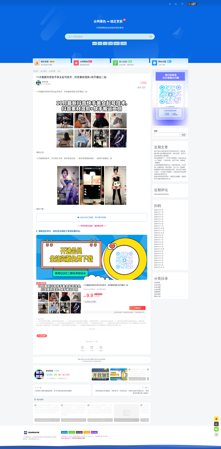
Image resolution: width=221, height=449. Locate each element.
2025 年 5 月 (158, 244)
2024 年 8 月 (158, 253)
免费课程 (157, 291)
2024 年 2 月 (158, 265)
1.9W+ (51, 375)
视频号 (116, 43)
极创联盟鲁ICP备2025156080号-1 (83, 436)
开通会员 (193, 4)
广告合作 (87, 432)
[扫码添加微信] (216, 429)
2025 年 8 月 (158, 237)
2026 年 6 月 (158, 214)
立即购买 (137, 308)
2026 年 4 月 (158, 219)
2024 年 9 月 (158, 251)
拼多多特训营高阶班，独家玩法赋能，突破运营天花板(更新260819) (170, 177)
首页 (36, 71)
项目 (94, 43)
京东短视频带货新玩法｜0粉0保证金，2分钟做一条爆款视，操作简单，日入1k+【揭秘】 (170, 166)
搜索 (155, 131)
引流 (105, 43)
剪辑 (110, 43)
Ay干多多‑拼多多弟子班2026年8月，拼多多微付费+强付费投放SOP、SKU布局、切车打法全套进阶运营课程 (170, 153)
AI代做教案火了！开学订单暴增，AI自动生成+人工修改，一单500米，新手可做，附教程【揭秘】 (170, 160)
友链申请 (64, 432)
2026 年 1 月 (158, 226)
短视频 (123, 43)
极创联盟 (45, 82)
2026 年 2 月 (158, 223)
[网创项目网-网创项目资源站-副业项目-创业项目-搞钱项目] (31, 432)
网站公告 (157, 296)
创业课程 (43, 71)
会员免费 (52, 71)
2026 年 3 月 (158, 221)
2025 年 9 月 (158, 235)
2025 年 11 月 (159, 230)
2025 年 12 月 (159, 228)
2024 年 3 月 (158, 262)
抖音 (100, 43)
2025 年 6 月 (158, 242)
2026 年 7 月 (158, 212)
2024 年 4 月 (158, 260)
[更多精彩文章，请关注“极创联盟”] (91, 257)
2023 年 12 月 (159, 267)
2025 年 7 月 (158, 239)
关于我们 (79, 432)
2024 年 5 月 (158, 258)
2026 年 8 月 (158, 210)
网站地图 (94, 432)
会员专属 (157, 285)
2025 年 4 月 (158, 246)
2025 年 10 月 (159, 233)
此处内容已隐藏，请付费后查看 (92, 217)
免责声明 (72, 432)
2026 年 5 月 (158, 216)
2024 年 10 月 (159, 249)
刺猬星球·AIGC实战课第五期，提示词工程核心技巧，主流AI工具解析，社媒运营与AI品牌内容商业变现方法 (170, 171)
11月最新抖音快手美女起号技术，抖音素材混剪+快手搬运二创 (71, 77)
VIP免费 (157, 282)
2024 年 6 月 (158, 256)
